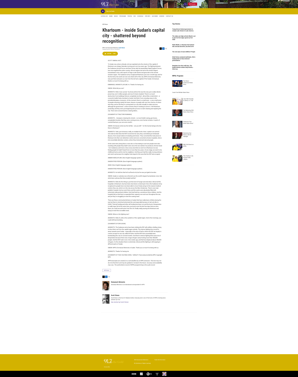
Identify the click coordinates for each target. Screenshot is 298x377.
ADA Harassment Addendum (141, 359)
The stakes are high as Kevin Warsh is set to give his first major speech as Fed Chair (184, 37)
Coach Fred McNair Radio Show (180, 92)
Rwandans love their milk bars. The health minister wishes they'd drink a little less (182, 67)
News (111, 16)
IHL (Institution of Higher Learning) (142, 363)
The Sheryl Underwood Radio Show (188, 82)
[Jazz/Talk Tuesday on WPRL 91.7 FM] (177, 101)
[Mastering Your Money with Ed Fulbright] (177, 135)
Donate (193, 4)
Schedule (140, 16)
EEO (135, 16)
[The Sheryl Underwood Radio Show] (177, 83)
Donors (161, 16)
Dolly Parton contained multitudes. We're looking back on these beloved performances (183, 58)
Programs (122, 16)
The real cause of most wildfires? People (183, 52)
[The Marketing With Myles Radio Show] (177, 112)
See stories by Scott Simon (120, 302)
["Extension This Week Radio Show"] (177, 124)
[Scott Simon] (105, 299)
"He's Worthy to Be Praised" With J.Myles (188, 157)
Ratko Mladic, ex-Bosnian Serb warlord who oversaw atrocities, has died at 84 (183, 45)
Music (116, 16)
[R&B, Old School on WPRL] (177, 147)
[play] (103, 11)
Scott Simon (122, 48)
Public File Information (160, 359)
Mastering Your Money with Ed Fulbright (187, 134)
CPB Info (147, 16)
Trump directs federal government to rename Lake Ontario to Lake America (182, 30)
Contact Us (169, 16)
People (130, 16)
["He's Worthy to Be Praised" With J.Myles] (177, 158)
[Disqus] (149, 333)
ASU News (155, 16)
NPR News (105, 24)
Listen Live (104, 16)
